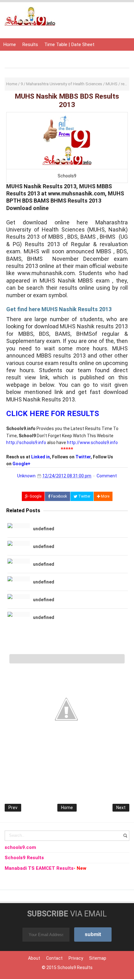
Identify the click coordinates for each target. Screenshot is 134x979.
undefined (43, 528)
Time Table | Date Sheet (69, 44)
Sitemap (97, 958)
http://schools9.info (26, 442)
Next (121, 807)
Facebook (58, 496)
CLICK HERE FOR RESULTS (52, 413)
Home (9, 44)
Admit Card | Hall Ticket (27, 57)
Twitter (83, 456)
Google (35, 496)
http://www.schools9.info (92, 442)
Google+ (21, 463)
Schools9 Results (75, 967)
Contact (54, 958)
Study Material (74, 57)
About (34, 958)
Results (30, 44)
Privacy (76, 958)
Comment (107, 475)
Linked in (40, 456)
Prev (12, 807)
